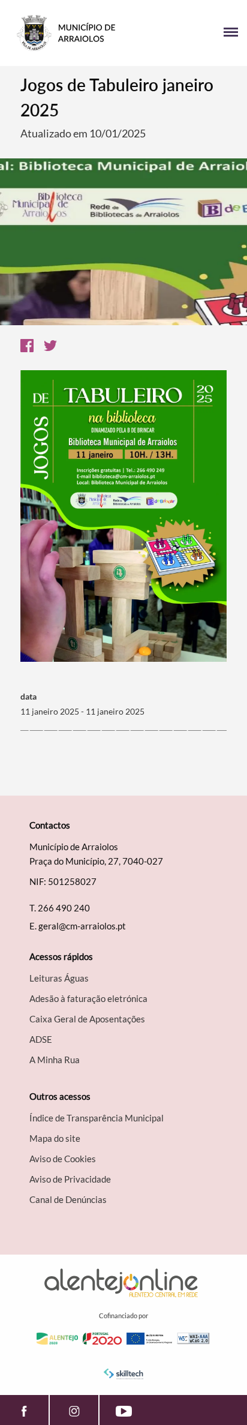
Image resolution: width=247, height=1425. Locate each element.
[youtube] (124, 1410)
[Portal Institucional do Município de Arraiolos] (66, 33)
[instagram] (74, 1410)
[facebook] (24, 1410)
